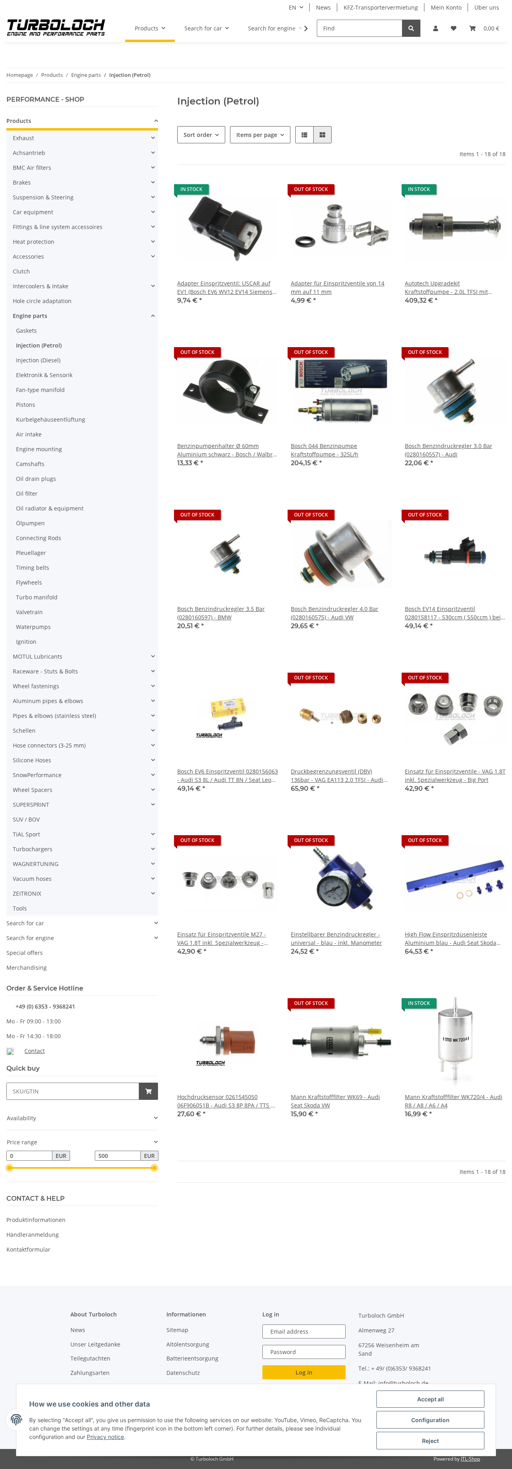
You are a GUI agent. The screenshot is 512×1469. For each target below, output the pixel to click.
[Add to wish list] (264, 191)
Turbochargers (32, 849)
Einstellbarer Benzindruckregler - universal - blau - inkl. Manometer (336, 938)
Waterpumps (33, 627)
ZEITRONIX (27, 893)
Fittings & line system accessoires (57, 227)
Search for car (25, 923)
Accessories (28, 256)
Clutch (21, 271)
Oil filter (27, 493)
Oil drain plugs (36, 478)
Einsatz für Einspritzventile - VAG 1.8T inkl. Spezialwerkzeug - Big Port (455, 776)
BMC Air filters (32, 167)
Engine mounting (39, 449)
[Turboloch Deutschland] (56, 28)
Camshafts (30, 464)
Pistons (25, 404)
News (323, 7)
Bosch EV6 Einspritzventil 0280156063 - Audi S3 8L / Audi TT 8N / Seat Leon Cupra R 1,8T (227, 776)
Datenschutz (183, 1373)
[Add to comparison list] (243, 191)
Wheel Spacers (32, 790)
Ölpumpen (30, 523)
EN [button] (292, 7)
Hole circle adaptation (42, 301)
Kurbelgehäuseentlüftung (50, 419)
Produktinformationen (36, 1220)
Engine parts (30, 316)
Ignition (26, 641)
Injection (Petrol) (39, 345)
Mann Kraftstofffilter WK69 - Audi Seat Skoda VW (335, 1101)
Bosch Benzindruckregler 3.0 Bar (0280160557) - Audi (448, 450)
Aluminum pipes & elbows (48, 701)
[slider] (10, 1168)
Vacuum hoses (32, 878)
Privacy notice (105, 1436)
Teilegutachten (90, 1358)
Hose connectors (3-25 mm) (49, 745)
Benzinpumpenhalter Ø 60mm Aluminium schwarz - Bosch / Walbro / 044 (226, 450)
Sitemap (177, 1330)
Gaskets (26, 330)
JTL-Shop (470, 1458)
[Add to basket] (148, 1091)
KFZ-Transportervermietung (381, 7)
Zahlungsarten (90, 1373)
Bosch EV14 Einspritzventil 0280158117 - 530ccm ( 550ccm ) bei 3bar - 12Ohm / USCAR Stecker (453, 613)
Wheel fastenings (36, 686)
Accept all (430, 1399)
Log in (304, 1372)
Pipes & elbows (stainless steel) (54, 715)
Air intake (29, 434)
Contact (34, 1051)
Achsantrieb (29, 153)
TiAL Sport (26, 834)
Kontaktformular (28, 1249)
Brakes (22, 182)
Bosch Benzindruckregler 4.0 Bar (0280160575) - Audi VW (334, 613)
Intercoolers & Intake (40, 286)
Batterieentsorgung (192, 1358)
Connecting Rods (38, 538)
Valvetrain (29, 612)
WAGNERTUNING (35, 864)
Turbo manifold (37, 597)
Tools (20, 908)
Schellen (24, 730)
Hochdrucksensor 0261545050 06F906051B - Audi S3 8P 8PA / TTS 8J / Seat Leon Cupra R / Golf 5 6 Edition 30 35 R (226, 1101)
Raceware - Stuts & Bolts (45, 671)
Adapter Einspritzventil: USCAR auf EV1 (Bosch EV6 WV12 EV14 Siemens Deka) (224, 287)
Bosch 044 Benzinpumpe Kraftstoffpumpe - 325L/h (324, 450)
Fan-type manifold (40, 390)
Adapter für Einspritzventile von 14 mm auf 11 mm (337, 287)
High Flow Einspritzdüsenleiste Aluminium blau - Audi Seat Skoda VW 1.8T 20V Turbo (450, 938)
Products (18, 121)
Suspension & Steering (43, 197)
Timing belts (32, 567)
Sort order (198, 135)
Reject (430, 1440)
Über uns (486, 7)
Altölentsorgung (187, 1344)
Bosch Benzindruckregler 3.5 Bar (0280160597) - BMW (221, 613)
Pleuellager (31, 553)
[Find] (411, 28)
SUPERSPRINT (31, 804)
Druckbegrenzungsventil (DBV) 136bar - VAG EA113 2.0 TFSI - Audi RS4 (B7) (337, 776)
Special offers (24, 953)
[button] (435, 28)
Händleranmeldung (32, 1234)
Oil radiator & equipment (50, 508)
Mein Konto (446, 7)
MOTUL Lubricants (37, 656)
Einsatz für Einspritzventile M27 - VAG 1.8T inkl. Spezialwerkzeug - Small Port (221, 938)
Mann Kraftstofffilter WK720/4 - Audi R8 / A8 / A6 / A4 (453, 1101)
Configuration (430, 1420)
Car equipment (33, 212)
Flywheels (29, 582)
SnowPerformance (37, 775)
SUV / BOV (26, 819)
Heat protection (33, 241)
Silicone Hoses (32, 760)
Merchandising (26, 967)
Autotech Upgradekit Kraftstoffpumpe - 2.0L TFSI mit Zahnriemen (446, 287)
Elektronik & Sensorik (44, 375)
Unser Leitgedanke (95, 1344)
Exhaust (23, 138)
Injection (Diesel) (38, 360)
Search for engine (30, 938)
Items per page (256, 135)
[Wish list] (453, 28)
